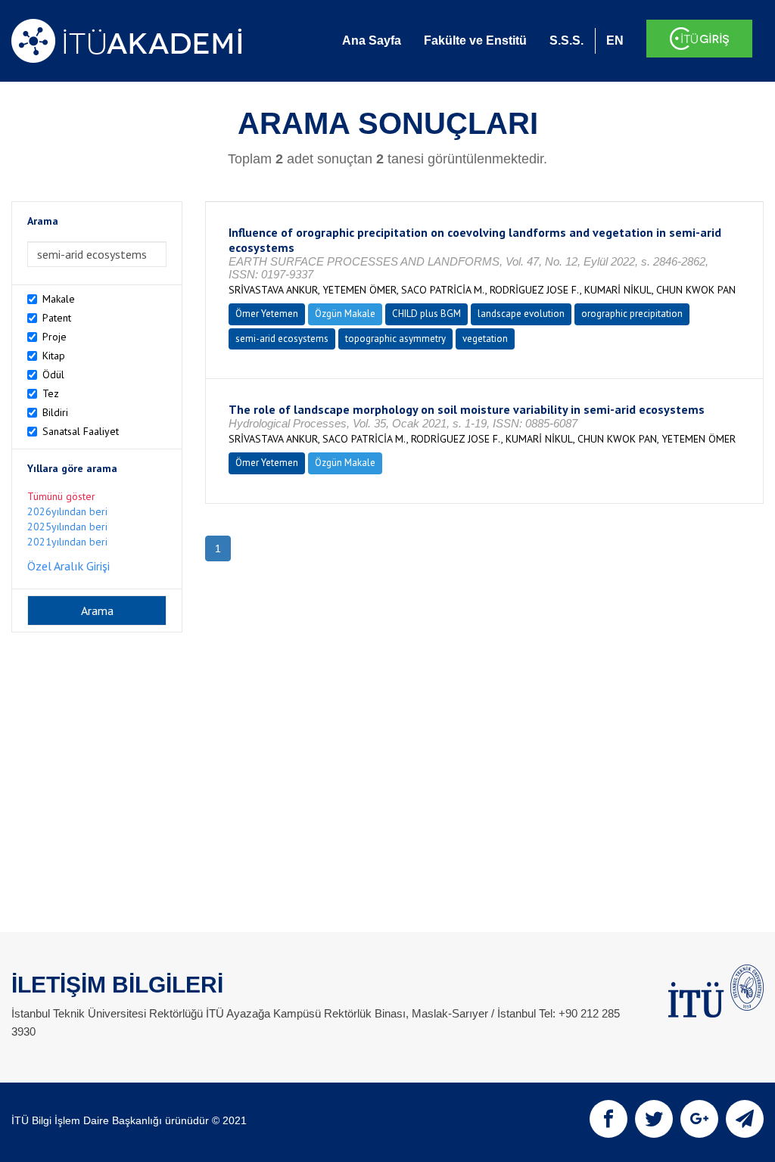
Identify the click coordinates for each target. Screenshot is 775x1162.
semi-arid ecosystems (281, 338)
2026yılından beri (67, 511)
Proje (54, 336)
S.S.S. (566, 40)
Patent (56, 318)
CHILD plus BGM (426, 313)
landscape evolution (521, 313)
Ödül (53, 374)
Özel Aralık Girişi (68, 565)
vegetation (485, 338)
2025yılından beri (67, 526)
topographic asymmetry (395, 338)
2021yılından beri (67, 541)
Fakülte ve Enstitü (475, 40)
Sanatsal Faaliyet (80, 431)
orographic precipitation (632, 313)
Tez (50, 393)
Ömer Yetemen (266, 313)
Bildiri (55, 412)
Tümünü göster (61, 496)
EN (615, 40)
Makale (58, 299)
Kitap (53, 355)
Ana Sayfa (371, 40)
